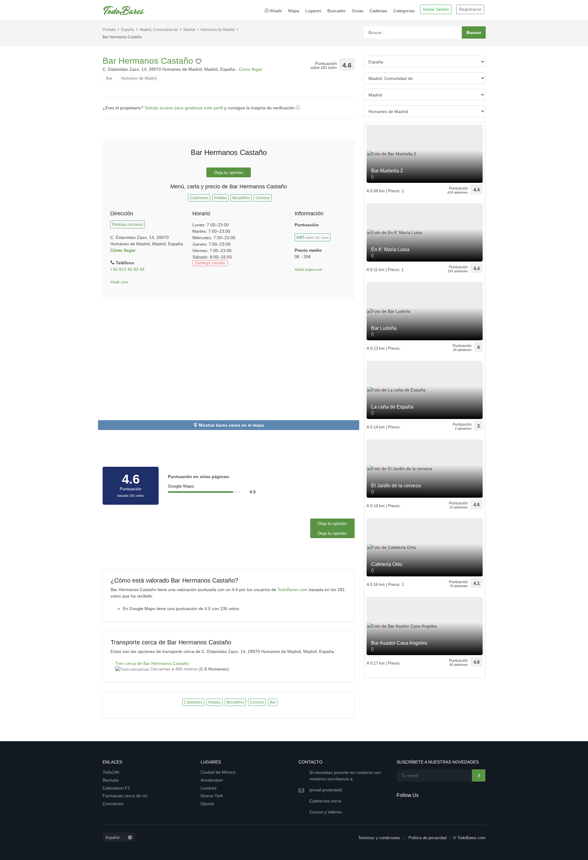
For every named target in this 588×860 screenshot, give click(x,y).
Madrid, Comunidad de (159, 30)
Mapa (293, 10)
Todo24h (111, 772)
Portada (109, 30)
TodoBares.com (292, 589)
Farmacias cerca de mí (125, 795)
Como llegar (250, 69)
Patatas (220, 198)
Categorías (404, 10)
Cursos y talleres (325, 811)
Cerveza (263, 198)
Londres (209, 788)
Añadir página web (308, 269)
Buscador (336, 10)
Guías (358, 10)
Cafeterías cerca (325, 800)
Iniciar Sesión (436, 9)
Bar (109, 78)
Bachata (111, 780)
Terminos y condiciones (379, 837)
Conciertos (113, 803)
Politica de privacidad (428, 837)
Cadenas (378, 10)
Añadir (275, 10)
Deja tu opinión (228, 172)
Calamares (199, 198)
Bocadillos (241, 198)
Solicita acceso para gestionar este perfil (184, 107)
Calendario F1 (116, 788)
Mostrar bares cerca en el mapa (231, 425)
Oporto (207, 803)
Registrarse (470, 9)
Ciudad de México (218, 772)
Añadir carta (119, 282)
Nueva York (212, 795)
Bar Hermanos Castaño (149, 61)
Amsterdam (212, 780)
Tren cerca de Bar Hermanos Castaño (152, 663)
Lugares (313, 10)
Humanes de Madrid (218, 30)
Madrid (189, 30)
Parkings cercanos (127, 224)
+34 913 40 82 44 (127, 269)
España (127, 30)
